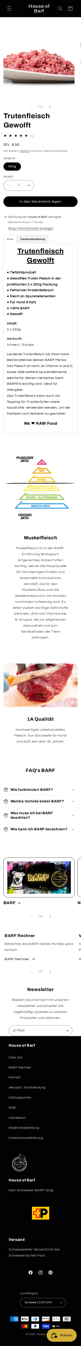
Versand (25, 151)
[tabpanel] (40, 338)
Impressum (17, 1117)
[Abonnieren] (67, 1030)
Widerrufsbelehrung (24, 1127)
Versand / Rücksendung (27, 1087)
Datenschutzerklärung (26, 1138)
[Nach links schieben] (30, 106)
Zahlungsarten (20, 1097)
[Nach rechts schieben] (50, 106)
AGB (12, 1107)
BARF (9, 903)
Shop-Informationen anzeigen (31, 228)
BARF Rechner (17, 959)
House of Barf (46, 1334)
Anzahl (8, 176)
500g (12, 166)
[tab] (32, 239)
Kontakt (15, 1077)
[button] (9, 9)
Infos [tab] (10, 239)
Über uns (15, 1057)
